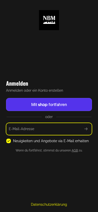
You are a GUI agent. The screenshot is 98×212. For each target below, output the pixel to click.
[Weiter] (86, 129)
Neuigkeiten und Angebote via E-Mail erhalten (51, 141)
